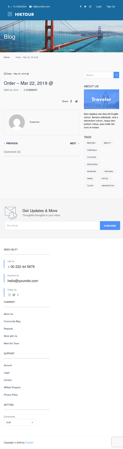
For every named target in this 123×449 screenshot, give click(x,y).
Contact (8, 380)
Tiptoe (104, 178)
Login (99, 6)
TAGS (87, 137)
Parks (90, 178)
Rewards (8, 328)
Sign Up (111, 6)
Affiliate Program (12, 387)
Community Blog (12, 321)
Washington (108, 185)
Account (8, 365)
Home (6, 57)
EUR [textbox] (8, 422)
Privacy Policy (11, 394)
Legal (6, 372)
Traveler (29, 442)
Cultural (91, 157)
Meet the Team (11, 343)
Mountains (92, 164)
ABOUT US (91, 86)
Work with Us (10, 336)
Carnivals (92, 150)
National (109, 171)
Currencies (9, 416)
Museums (91, 171)
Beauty (107, 143)
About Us (8, 313)
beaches (91, 143)
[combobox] (20, 422)
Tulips (90, 185)
